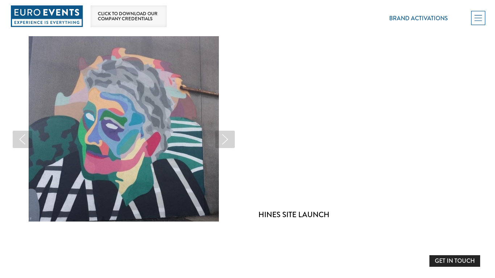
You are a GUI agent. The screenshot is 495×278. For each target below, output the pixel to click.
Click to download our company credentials (128, 16)
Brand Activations (418, 18)
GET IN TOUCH (455, 261)
